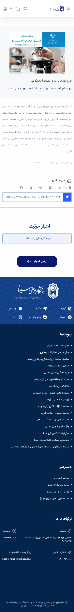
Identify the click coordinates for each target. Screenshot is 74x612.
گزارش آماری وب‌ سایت (58, 492)
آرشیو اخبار (40, 261)
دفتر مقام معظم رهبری (58, 346)
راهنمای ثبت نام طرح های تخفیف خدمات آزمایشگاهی (49, 163)
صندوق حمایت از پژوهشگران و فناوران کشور (48, 359)
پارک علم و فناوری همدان (57, 426)
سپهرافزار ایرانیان (27, 605)
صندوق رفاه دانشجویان (58, 366)
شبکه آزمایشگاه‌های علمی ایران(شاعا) (51, 379)
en (10, 8)
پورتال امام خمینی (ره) (58, 400)
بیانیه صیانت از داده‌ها (58, 485)
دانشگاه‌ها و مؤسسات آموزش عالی (52, 420)
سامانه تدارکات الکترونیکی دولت (53, 406)
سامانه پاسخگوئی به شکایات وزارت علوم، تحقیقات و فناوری (40, 447)
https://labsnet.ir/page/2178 (30, 132)
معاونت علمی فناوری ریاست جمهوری (51, 393)
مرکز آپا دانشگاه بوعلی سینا (56, 433)
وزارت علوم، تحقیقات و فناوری (54, 352)
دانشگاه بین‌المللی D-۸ (58, 386)
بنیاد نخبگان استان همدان (56, 373)
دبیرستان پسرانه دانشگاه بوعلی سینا (51, 440)
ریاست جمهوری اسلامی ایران (55, 413)
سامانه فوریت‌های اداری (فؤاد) (54, 499)
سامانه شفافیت (61, 478)
